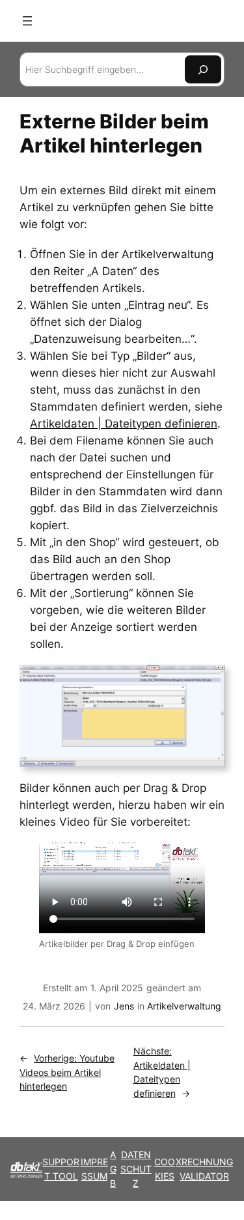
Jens (124, 1005)
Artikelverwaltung (184, 1005)
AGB (113, 1168)
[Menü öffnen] (27, 21)
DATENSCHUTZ (136, 1168)
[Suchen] (203, 69)
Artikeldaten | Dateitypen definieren (123, 423)
